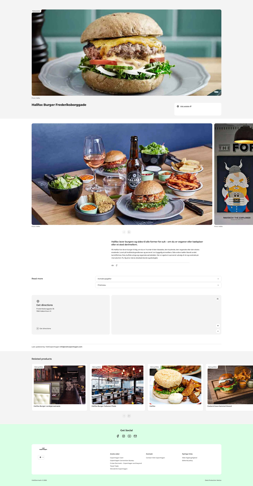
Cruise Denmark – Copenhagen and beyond (126, 463)
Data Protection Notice (213, 480)
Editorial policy (187, 460)
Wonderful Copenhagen (118, 469)
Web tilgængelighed (189, 458)
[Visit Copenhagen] (43, 448)
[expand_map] (217, 299)
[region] (166, 315)
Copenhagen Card (116, 458)
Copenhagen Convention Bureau (122, 460)
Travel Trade (114, 466)
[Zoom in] (218, 325)
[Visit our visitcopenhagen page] (117, 436)
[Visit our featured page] (129, 436)
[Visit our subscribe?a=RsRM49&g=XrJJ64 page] (135, 436)
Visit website (184, 106)
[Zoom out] (218, 331)
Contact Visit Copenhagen (155, 458)
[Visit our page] (123, 436)
